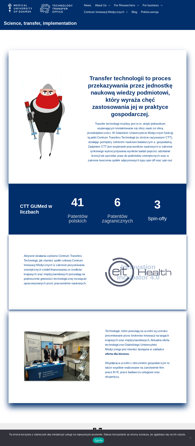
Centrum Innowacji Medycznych (104, 12)
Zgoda (98, 440)
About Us (101, 5)
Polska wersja (149, 12)
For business (151, 5)
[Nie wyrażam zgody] (190, 438)
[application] (108, 5)
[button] (111, 272)
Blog (134, 12)
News (87, 5)
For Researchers (124, 5)
